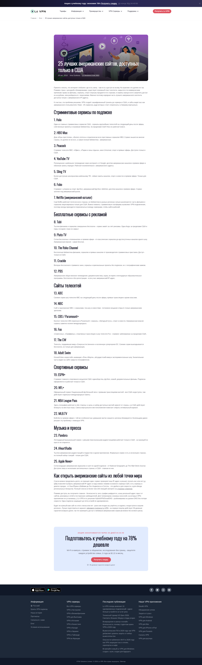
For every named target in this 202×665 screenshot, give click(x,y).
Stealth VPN (143, 606)
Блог (40, 18)
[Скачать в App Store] (38, 590)
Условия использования (40, 627)
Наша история (36, 613)
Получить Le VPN (162, 11)
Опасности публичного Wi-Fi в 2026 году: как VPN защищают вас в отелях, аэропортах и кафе (119, 642)
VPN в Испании (73, 621)
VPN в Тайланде (73, 635)
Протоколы (35, 616)
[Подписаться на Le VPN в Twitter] (157, 590)
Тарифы (63, 11)
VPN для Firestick (145, 631)
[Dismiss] (199, 3)
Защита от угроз (145, 613)
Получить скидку (101, 560)
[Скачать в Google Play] (54, 590)
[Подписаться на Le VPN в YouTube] (169, 590)
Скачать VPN (144, 635)
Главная (33, 18)
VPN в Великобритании (76, 613)
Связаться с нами (38, 620)
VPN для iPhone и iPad (148, 628)
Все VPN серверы (74, 606)
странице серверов (124, 489)
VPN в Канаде (72, 628)
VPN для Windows (146, 617)
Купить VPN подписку (39, 609)
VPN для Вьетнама (74, 617)
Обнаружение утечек (147, 610)
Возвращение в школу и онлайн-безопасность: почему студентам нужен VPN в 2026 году (118, 624)
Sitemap (123, 661)
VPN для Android (145, 621)
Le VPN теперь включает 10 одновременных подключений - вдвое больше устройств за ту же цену (117, 609)
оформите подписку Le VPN (97, 508)
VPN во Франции (73, 638)
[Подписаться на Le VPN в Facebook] (151, 590)
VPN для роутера (145, 638)
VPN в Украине (72, 631)
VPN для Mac (144, 624)
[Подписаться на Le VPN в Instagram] (163, 590)
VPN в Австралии (73, 610)
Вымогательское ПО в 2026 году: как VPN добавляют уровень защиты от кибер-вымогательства (119, 633)
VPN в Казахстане (74, 624)
